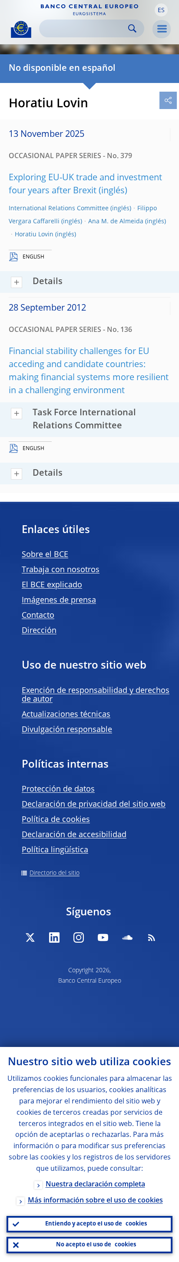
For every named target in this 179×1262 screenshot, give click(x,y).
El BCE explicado (52, 585)
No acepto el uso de (96, 1245)
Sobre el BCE (45, 555)
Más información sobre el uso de (95, 1200)
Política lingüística (55, 850)
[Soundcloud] (127, 937)
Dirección (39, 631)
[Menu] (161, 29)
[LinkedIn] (54, 937)
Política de (56, 820)
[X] (30, 937)
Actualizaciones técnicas (66, 715)
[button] (161, 10)
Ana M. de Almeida (115, 222)
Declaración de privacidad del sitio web (94, 804)
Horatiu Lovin (34, 235)
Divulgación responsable (67, 730)
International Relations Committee (59, 208)
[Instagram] (78, 937)
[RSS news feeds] (151, 937)
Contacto (38, 615)
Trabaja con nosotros (60, 570)
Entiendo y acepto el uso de (96, 1224)
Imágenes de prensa (59, 600)
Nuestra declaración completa (95, 1184)
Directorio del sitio (55, 873)
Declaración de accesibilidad (74, 835)
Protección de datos (58, 789)
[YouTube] (103, 937)
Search (132, 28)
